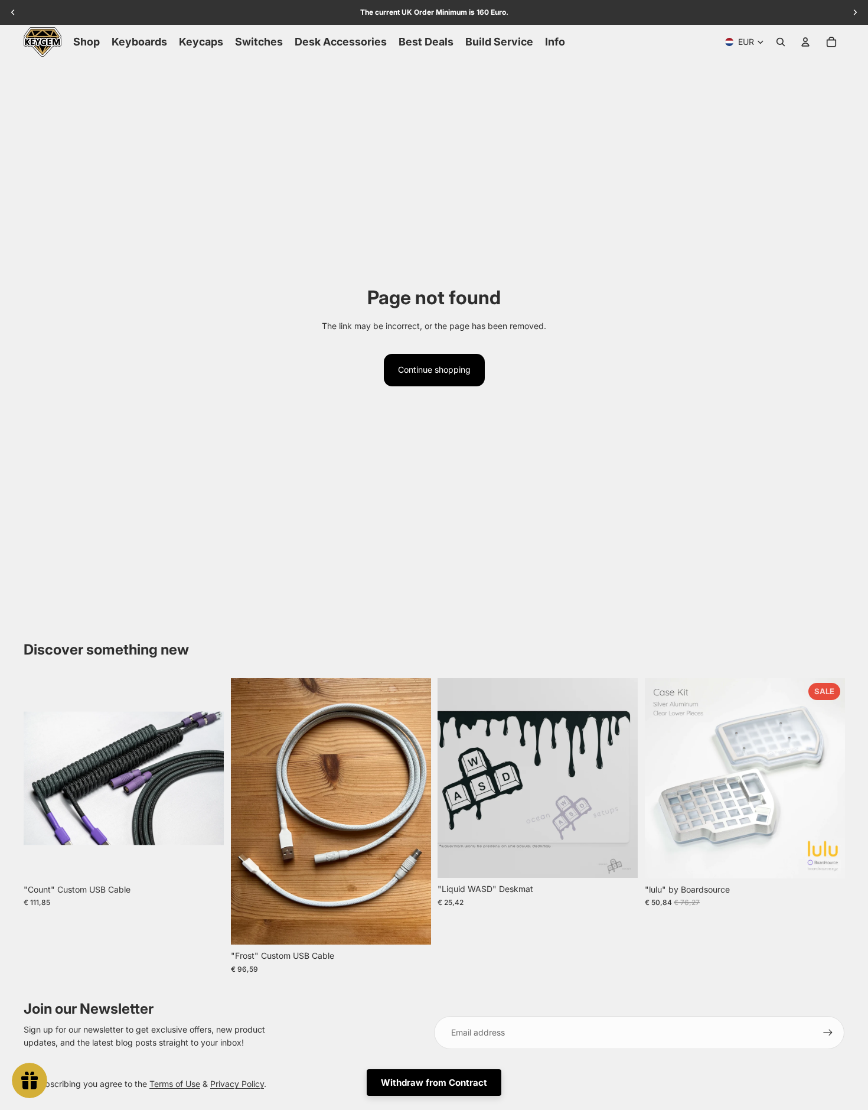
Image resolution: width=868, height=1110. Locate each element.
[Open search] (781, 42)
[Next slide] (206, 778)
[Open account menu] (805, 42)
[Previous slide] (41, 778)
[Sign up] (828, 1032)
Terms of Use (174, 1084)
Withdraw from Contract (434, 1082)
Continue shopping (434, 369)
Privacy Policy (237, 1084)
